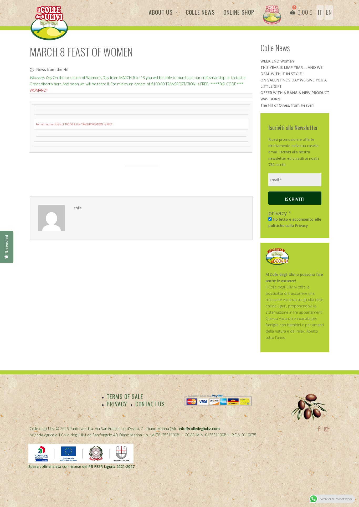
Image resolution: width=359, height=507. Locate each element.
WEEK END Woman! (277, 61)
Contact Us (150, 404)
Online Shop (238, 12)
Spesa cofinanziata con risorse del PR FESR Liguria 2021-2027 (81, 466)
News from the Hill (52, 69)
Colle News (200, 12)
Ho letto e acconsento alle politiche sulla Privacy (294, 222)
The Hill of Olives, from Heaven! (287, 105)
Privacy (117, 404)
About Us (161, 12)
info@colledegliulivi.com (199, 428)
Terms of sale (125, 396)
